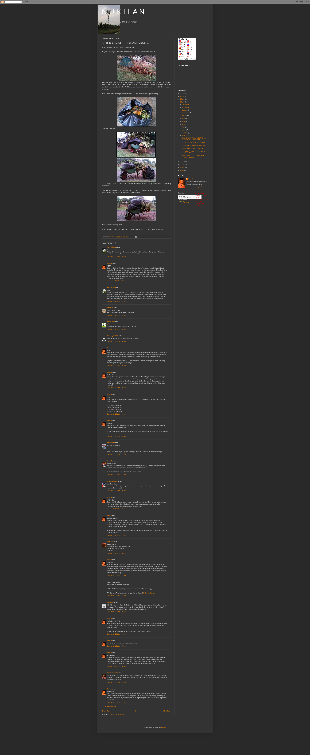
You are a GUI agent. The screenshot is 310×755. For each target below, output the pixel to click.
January (185, 135)
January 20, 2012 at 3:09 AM (116, 509)
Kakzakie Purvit (112, 673)
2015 (182, 93)
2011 (182, 162)
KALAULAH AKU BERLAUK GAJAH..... (194, 145)
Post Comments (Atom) (118, 714)
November (185, 107)
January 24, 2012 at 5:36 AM (116, 634)
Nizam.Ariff (111, 322)
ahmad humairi (112, 481)
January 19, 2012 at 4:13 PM (116, 454)
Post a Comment (110, 707)
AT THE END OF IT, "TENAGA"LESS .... (194, 143)
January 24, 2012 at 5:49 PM (116, 682)
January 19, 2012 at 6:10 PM (116, 475)
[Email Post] (136, 236)
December (185, 104)
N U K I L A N (123, 12)
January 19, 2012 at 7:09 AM (116, 365)
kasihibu (110, 461)
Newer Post (106, 711)
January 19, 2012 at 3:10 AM (116, 301)
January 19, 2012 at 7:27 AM (116, 388)
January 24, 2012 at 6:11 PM (116, 702)
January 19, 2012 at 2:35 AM (116, 281)
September (186, 113)
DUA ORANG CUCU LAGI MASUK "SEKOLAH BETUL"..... (193, 156)
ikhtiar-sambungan (149, 593)
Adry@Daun (111, 247)
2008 (182, 170)
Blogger (163, 727)
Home (137, 711)
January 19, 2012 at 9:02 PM (116, 491)
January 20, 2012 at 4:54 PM (116, 553)
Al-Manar (110, 602)
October (184, 110)
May (183, 124)
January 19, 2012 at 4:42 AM (116, 315)
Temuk (109, 263)
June (184, 121)
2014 (182, 96)
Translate (186, 202)
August (184, 116)
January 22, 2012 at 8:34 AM (116, 612)
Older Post (166, 711)
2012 (182, 102)
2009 (182, 167)
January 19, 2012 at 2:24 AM (116, 257)
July (183, 118)
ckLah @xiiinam (112, 336)
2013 (182, 99)
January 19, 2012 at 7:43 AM (116, 436)
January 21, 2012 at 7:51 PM (116, 596)
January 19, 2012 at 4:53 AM (116, 341)
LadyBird (110, 542)
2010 (182, 164)
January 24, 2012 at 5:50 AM (116, 646)
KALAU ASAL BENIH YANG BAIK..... (193, 148)
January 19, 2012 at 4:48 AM (116, 329)
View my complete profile (194, 187)
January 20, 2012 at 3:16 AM (116, 535)
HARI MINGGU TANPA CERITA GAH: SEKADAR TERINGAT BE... (194, 139)
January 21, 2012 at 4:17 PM (116, 575)
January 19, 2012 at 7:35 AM (116, 414)
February (185, 133)
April (183, 127)
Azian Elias (111, 443)
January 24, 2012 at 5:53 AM (116, 666)
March (184, 130)
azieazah (110, 308)
